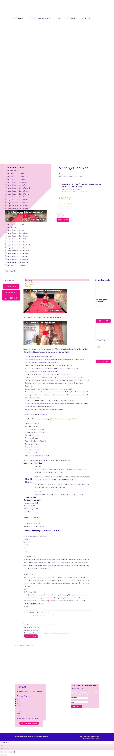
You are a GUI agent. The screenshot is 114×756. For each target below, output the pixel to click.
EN (2, 745)
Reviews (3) (28, 286)
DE (2, 748)
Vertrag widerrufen (29, 723)
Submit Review (30, 636)
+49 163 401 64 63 (26, 689)
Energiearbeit (19, 18)
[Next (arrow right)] (5, 755)
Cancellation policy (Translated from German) (27, 718)
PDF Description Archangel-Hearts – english (74, 191)
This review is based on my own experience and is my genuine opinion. (46, 633)
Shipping (70, 203)
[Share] (9, 752)
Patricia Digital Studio (93, 738)
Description (28, 280)
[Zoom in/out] (1, 752)
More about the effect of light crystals (11, 295)
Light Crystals (68, 206)
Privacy (18, 715)
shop (58, 18)
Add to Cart (63, 220)
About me (86, 18)
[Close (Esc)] (13, 752)
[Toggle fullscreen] (5, 752)
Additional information (32, 282)
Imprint (18, 713)
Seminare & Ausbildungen (40, 18)
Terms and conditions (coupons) (24, 716)
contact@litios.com (34, 523)
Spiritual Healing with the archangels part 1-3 (63, 419)
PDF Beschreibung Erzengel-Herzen (72, 189)
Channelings (71, 18)
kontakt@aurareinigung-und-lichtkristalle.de (31, 691)
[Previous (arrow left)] (1, 755)
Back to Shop (11, 286)
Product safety (29, 284)
